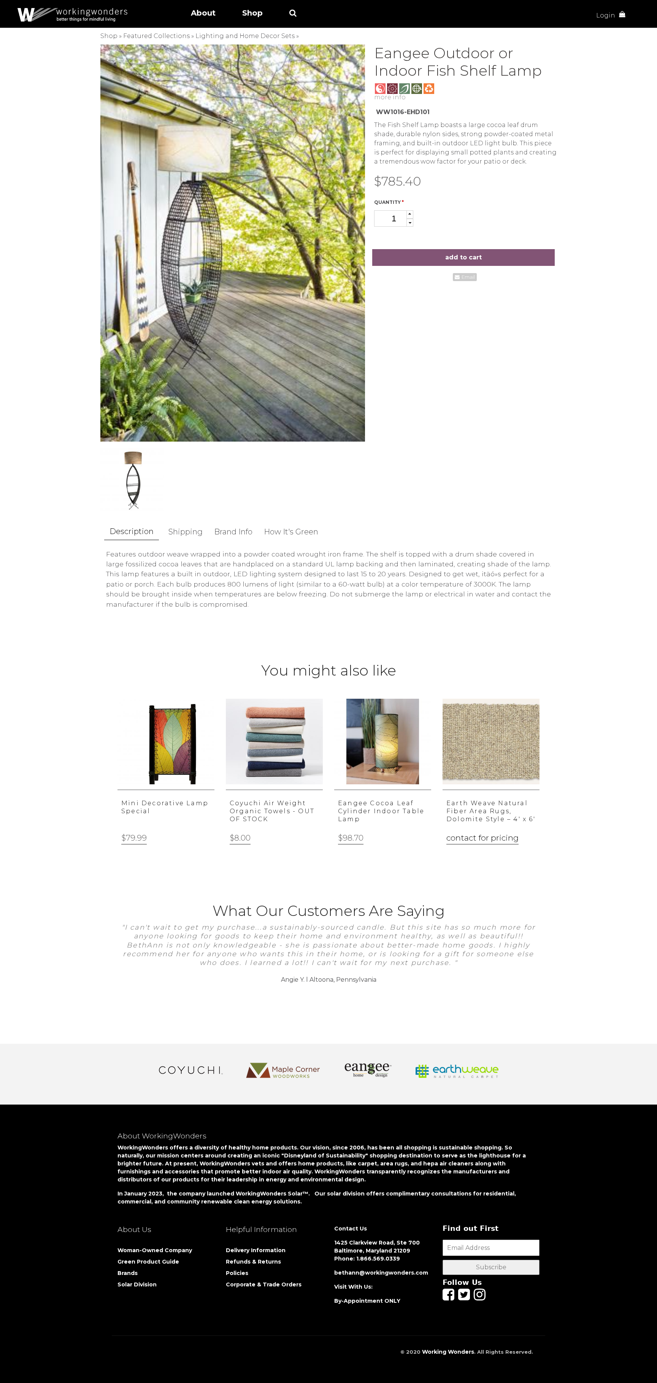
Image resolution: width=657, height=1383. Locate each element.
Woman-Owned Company (154, 1250)
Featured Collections (156, 36)
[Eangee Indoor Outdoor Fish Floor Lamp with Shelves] (232, 242)
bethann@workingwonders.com (381, 1272)
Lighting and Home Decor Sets (245, 36)
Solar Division (137, 1284)
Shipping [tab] (185, 531)
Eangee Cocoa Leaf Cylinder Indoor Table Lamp (381, 811)
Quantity (389, 202)
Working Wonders (448, 1351)
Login (605, 15)
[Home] (75, 14)
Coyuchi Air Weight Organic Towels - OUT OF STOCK (272, 811)
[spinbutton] (393, 218)
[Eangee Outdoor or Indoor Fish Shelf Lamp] (132, 479)
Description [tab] (132, 531)
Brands (127, 1273)
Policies (237, 1273)
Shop (252, 12)
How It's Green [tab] (291, 531)
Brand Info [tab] (233, 531)
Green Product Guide (148, 1261)
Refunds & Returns (253, 1261)
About (203, 12)
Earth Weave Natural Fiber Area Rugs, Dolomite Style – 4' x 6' (490, 811)
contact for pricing (482, 838)
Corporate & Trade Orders (264, 1284)
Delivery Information (256, 1250)
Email (468, 277)
